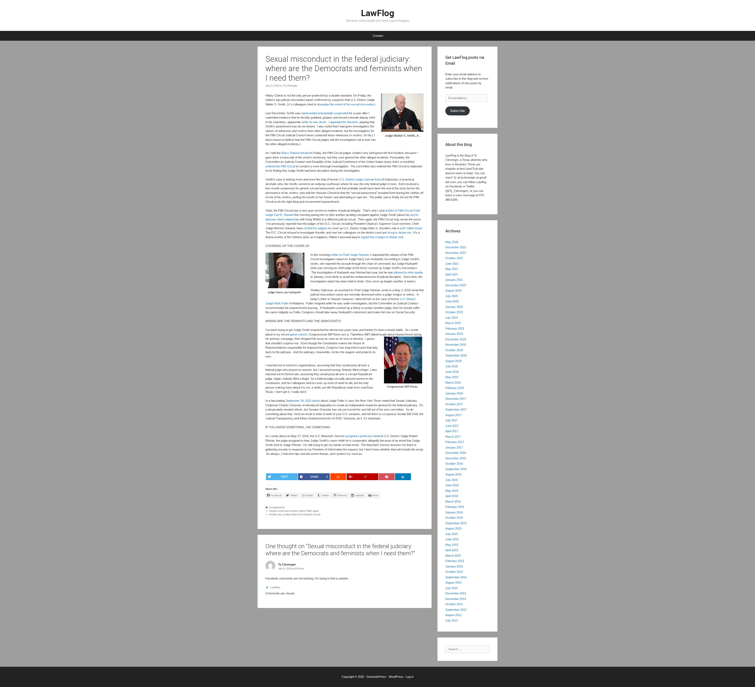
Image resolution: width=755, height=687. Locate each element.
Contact (378, 36)
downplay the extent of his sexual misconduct (346, 104)
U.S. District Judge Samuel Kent (360, 179)
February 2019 (454, 328)
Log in (409, 676)
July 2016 (451, 480)
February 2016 (454, 506)
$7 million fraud (412, 228)
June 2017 (452, 425)
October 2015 (454, 517)
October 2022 (454, 258)
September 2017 (456, 409)
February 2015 (454, 561)
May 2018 (451, 377)
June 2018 (452, 371)
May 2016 (451, 490)
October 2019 (454, 312)
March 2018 (453, 382)
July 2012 (451, 620)
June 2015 (452, 539)
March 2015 (453, 555)
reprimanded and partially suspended (324, 113)
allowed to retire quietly (408, 272)
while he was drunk (314, 122)
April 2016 (451, 496)
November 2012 (455, 598)
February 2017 (454, 442)
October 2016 (454, 463)
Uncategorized (277, 507)
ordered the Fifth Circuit (280, 166)
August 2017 (453, 415)
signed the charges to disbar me (381, 237)
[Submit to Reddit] (338, 476)
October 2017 (454, 404)
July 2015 (451, 534)
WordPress (396, 676)
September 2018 (456, 355)
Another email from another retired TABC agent (294, 511)
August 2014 (453, 582)
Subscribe (457, 111)
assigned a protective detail (362, 436)
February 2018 (454, 388)
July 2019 (451, 317)
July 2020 (451, 296)
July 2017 (451, 420)
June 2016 (452, 485)
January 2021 (454, 279)
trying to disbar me (399, 232)
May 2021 (451, 269)
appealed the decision (344, 122)
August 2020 (453, 290)
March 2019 (453, 323)
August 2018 (453, 361)
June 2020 (452, 301)
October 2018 (454, 350)
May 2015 (451, 544)
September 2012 (456, 609)
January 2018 (454, 393)
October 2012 (454, 604)
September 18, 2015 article (302, 400)
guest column (298, 334)
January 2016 (454, 512)
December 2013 (455, 593)
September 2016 (456, 469)
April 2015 (451, 550)
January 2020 (454, 307)
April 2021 (451, 274)
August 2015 (453, 528)
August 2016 (453, 474)
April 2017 (451, 431)
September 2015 (456, 523)
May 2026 (451, 242)
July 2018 (451, 366)
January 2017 (454, 447)
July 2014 (451, 588)
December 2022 (455, 247)
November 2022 (455, 252)
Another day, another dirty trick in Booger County (294, 514)
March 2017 (453, 436)
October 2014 (454, 571)
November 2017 (455, 398)
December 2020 (455, 285)
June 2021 (452, 263)
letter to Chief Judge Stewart (350, 254)
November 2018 (455, 344)
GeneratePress (376, 676)
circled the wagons (316, 228)
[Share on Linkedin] (403, 476)
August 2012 (453, 615)
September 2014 (456, 577)
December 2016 (455, 452)
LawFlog (377, 13)
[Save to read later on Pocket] (387, 476)
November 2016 (455, 458)
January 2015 (454, 566)
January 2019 (454, 333)
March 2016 (453, 501)
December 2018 (455, 339)
